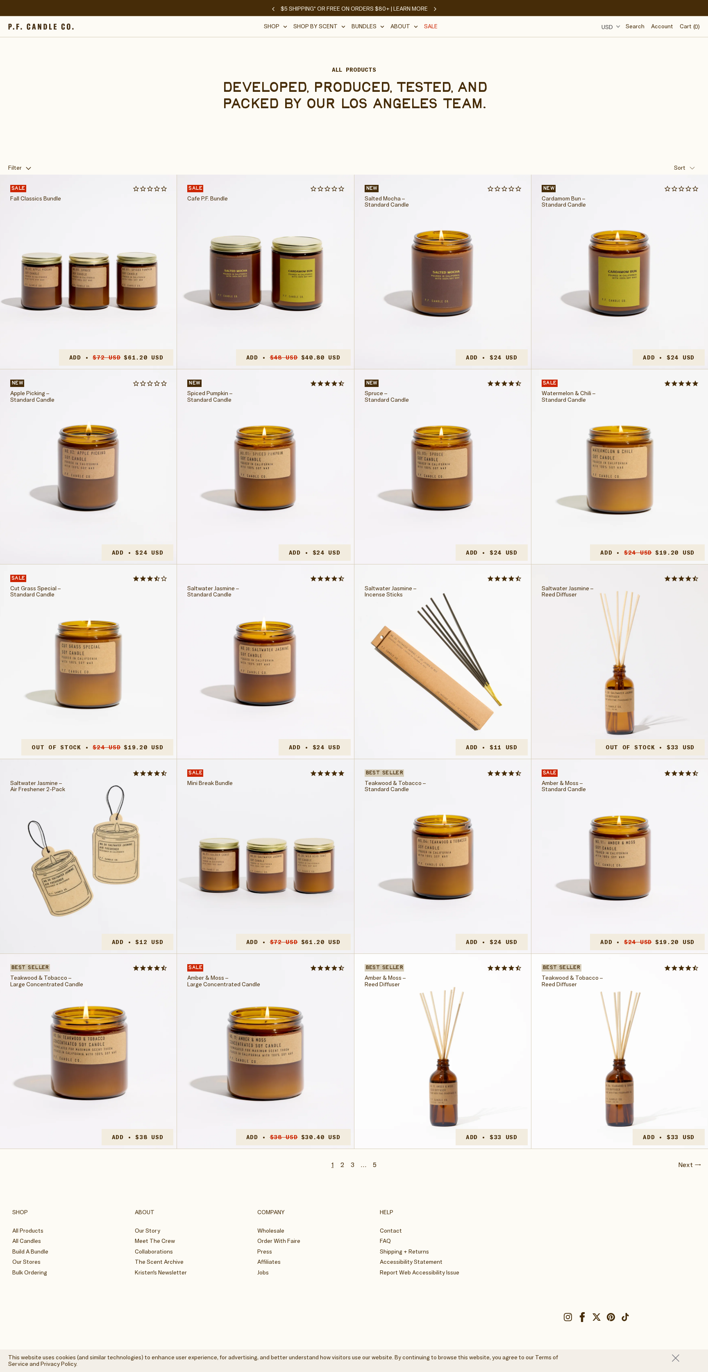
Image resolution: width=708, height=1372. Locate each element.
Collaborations (154, 1251)
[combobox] (609, 26)
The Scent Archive (159, 1261)
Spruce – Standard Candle (387, 396)
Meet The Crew (155, 1241)
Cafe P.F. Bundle (207, 199)
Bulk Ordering (29, 1272)
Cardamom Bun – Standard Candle (564, 202)
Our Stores (26, 1261)
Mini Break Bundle (210, 783)
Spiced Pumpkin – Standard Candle (209, 396)
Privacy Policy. (59, 1363)
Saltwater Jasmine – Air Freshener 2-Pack (37, 786)
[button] (275, 26)
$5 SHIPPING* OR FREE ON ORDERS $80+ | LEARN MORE (354, 8)
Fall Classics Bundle (35, 199)
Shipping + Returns (404, 1251)
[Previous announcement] (273, 9)
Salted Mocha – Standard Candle (387, 202)
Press (264, 1251)
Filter (15, 167)
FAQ (385, 1241)
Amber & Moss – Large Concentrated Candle (223, 981)
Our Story (147, 1230)
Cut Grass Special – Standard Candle (35, 591)
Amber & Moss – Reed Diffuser (385, 981)
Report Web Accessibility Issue (419, 1272)
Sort (679, 167)
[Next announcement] (435, 9)
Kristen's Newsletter (161, 1272)
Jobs (263, 1272)
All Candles (26, 1241)
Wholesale (270, 1230)
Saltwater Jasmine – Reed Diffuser (567, 591)
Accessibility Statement (411, 1261)
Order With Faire (278, 1241)
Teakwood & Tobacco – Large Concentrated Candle (46, 981)
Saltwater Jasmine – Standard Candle (213, 591)
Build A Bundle (30, 1251)
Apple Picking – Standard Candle (32, 396)
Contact (391, 1230)
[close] (686, 1358)
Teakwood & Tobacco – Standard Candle (395, 786)
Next (685, 1164)
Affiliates (269, 1261)
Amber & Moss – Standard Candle (564, 786)
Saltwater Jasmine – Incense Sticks (390, 591)
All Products (27, 1230)
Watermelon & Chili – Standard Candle (568, 396)
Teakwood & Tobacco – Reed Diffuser (572, 981)
